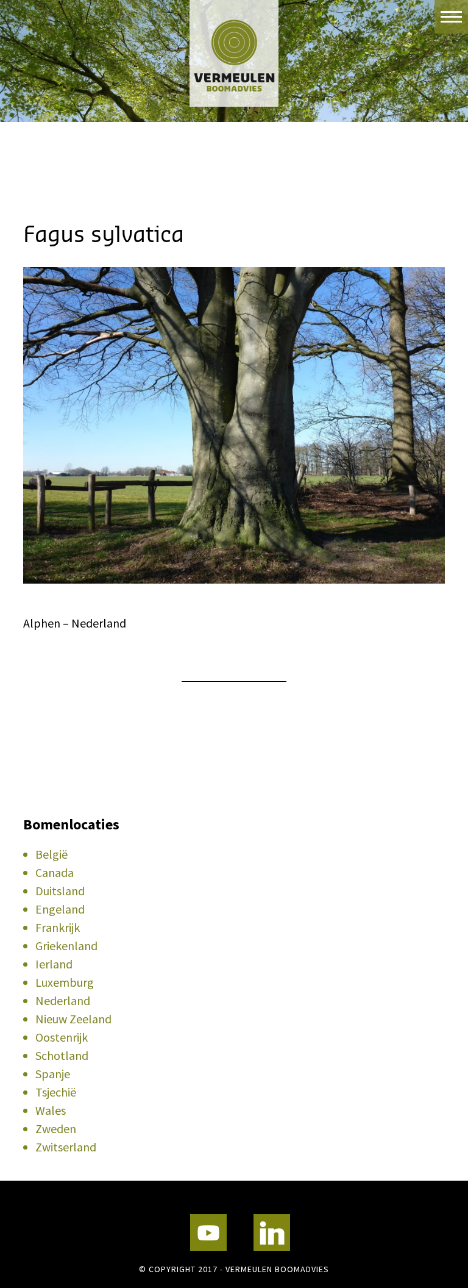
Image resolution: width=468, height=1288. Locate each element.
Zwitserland (65, 1146)
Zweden (55, 1128)
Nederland (62, 1000)
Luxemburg (64, 982)
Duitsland (60, 890)
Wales (50, 1110)
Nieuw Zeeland (73, 1018)
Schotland (61, 1055)
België (51, 854)
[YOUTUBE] (208, 1232)
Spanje (52, 1073)
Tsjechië (55, 1092)
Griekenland (66, 945)
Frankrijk (57, 927)
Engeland (60, 909)
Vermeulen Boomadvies (234, 53)
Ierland (54, 963)
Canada (54, 872)
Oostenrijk (61, 1037)
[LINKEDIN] (272, 1232)
